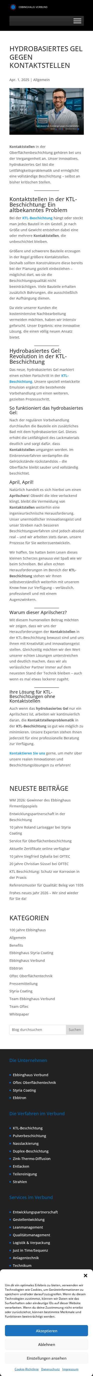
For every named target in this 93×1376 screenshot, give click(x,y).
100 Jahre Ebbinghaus (27, 930)
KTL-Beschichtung (37, 218)
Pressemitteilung (23, 983)
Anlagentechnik (26, 1257)
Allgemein (41, 79)
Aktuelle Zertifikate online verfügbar (39, 848)
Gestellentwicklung (29, 1219)
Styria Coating (20, 991)
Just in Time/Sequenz (30, 1250)
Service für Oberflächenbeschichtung (40, 841)
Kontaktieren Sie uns (27, 753)
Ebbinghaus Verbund (27, 960)
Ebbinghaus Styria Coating (31, 952)
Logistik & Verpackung (31, 1242)
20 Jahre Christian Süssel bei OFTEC (39, 863)
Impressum (70, 1369)
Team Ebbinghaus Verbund (32, 998)
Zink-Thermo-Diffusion (32, 1158)
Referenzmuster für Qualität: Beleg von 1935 (46, 885)
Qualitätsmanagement (31, 1235)
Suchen (75, 1029)
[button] (85, 1275)
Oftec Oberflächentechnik (31, 976)
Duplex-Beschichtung (31, 1151)
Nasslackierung (26, 1143)
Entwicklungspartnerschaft (35, 1212)
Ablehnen (46, 1344)
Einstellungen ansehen (46, 1358)
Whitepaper (19, 1014)
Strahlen (20, 1181)
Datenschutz (50, 1369)
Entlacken (21, 1166)
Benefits (16, 945)
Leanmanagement (28, 1227)
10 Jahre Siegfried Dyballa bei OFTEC (39, 856)
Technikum (22, 1265)
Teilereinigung (25, 1174)
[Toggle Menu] (77, 20)
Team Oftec (19, 1006)
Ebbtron (16, 968)
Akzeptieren (46, 1330)
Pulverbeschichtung (29, 1135)
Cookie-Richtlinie (27, 1369)
